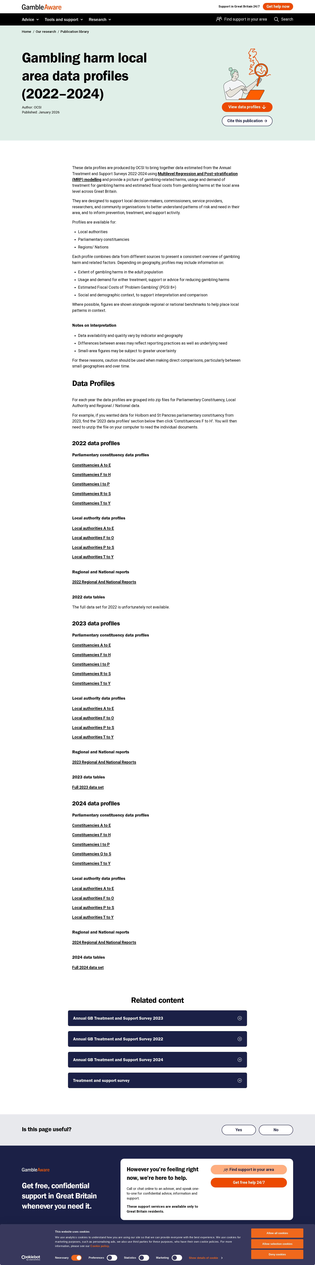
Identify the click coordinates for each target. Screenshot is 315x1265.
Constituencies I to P (91, 484)
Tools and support (61, 19)
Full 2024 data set (88, 967)
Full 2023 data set (88, 787)
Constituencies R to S (91, 493)
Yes (239, 1130)
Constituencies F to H (91, 474)
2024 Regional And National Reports (104, 942)
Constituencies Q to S (91, 854)
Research (97, 19)
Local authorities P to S (93, 547)
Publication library (75, 31)
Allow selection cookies (277, 1243)
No (276, 1130)
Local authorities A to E (93, 528)
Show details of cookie (203, 1257)
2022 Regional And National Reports (104, 582)
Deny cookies (277, 1254)
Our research (46, 31)
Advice (28, 19)
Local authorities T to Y (93, 557)
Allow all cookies (277, 1233)
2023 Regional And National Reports (104, 762)
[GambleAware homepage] (41, 6)
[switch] (112, 1258)
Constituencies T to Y (91, 503)
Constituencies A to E (91, 465)
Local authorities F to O (93, 537)
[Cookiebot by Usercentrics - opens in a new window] (31, 1258)
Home (26, 31)
